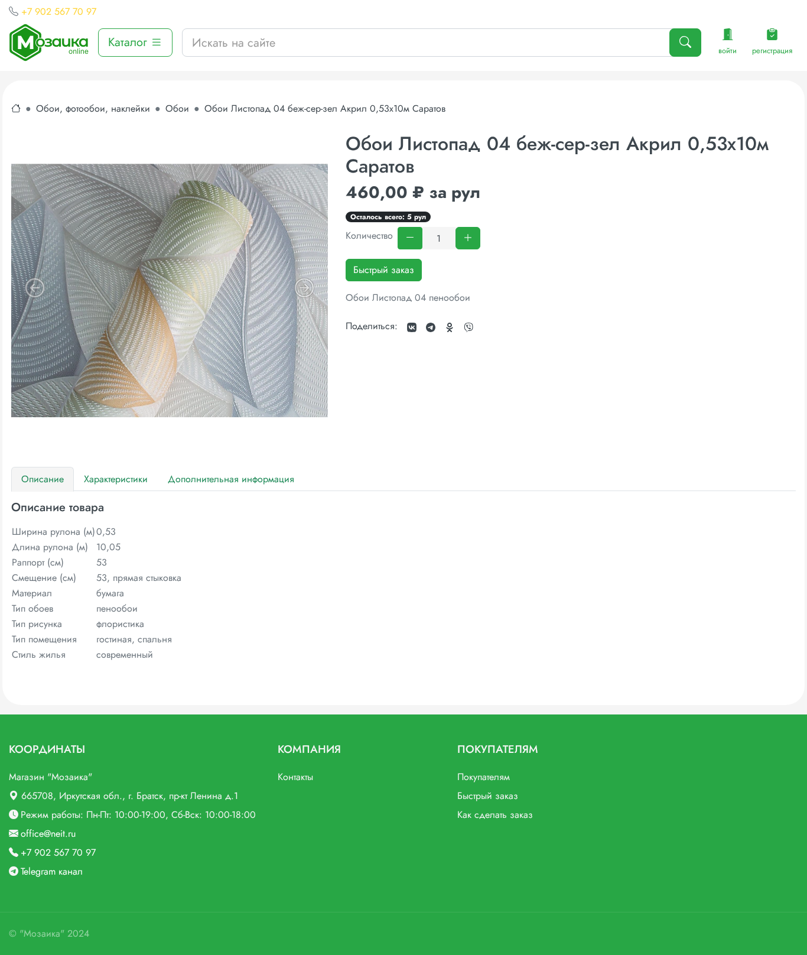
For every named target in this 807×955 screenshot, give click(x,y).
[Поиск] (685, 42)
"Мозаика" (41, 933)
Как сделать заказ (495, 814)
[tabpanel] (403, 581)
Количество (369, 235)
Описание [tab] (42, 479)
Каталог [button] (129, 42)
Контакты (295, 777)
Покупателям (483, 777)
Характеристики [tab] (116, 479)
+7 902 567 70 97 (58, 11)
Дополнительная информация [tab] (231, 479)
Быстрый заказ (383, 270)
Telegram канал (52, 871)
